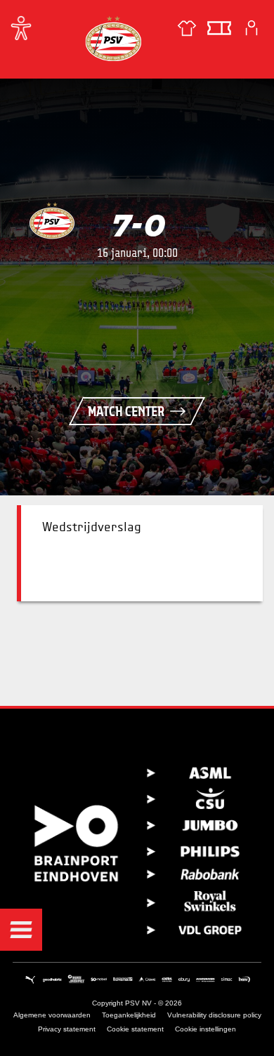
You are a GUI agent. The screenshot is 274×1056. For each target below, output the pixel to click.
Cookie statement (135, 1029)
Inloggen (251, 28)
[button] (21, 930)
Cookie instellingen (205, 1029)
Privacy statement (67, 1029)
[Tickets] (219, 28)
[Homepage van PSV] (113, 38)
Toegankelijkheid (129, 1015)
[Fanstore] (187, 28)
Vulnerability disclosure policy (214, 1015)
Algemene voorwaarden (52, 1015)
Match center (126, 411)
